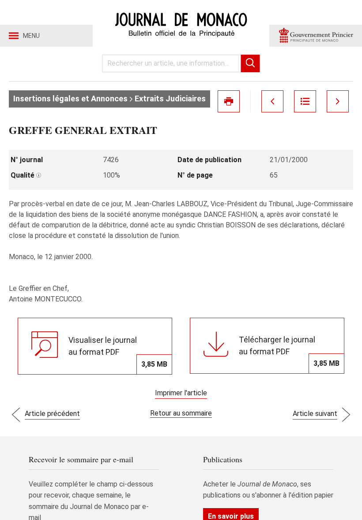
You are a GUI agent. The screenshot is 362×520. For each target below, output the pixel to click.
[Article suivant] (338, 101)
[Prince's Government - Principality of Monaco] (315, 36)
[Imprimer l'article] (229, 101)
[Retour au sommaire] (305, 101)
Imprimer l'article (181, 393)
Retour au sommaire (181, 413)
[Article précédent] (272, 101)
